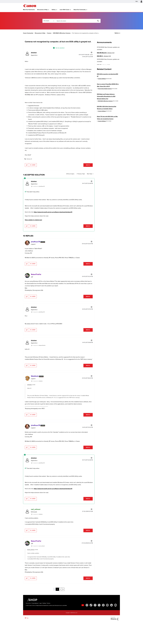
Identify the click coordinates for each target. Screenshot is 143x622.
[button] (94, 297)
